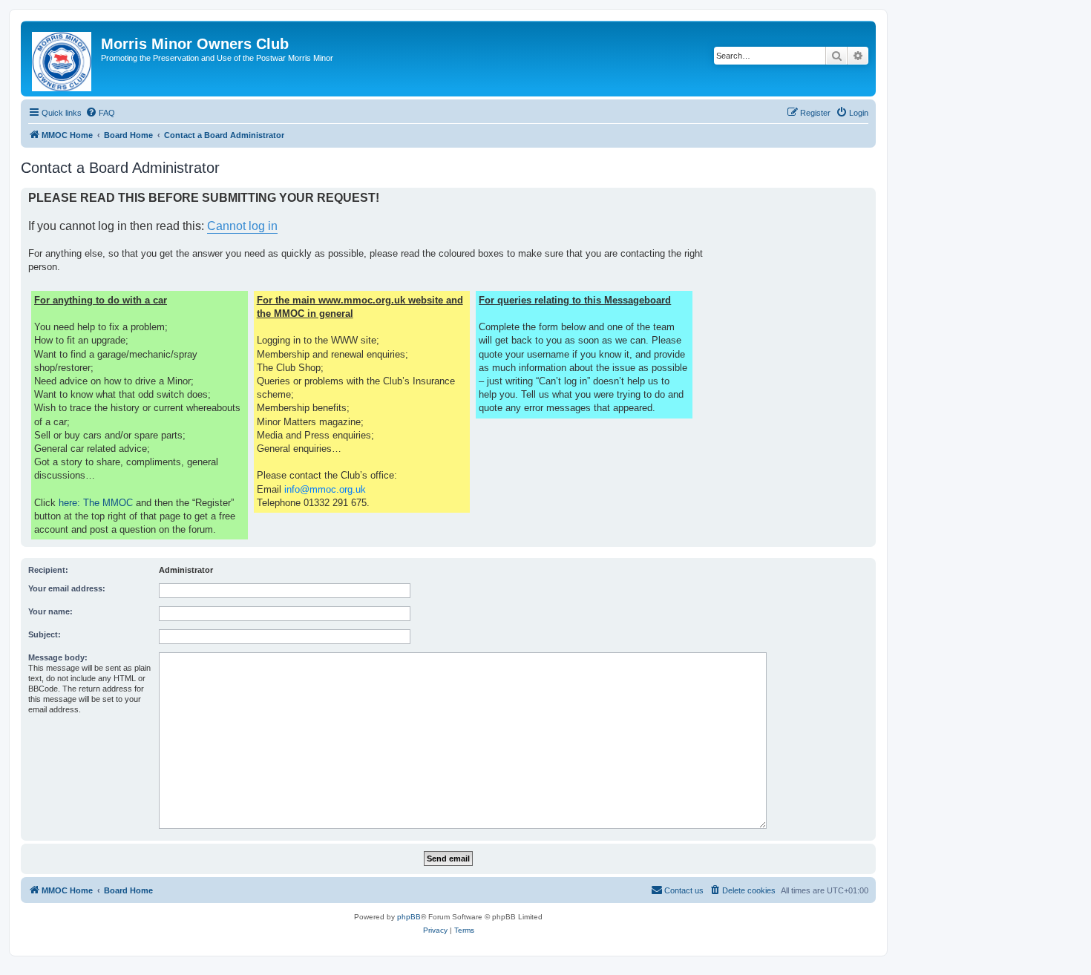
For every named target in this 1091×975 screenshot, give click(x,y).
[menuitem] (100, 113)
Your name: (50, 611)
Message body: (58, 657)
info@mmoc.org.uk (325, 489)
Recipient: (48, 569)
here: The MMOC (96, 502)
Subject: (44, 634)
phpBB (409, 917)
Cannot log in (242, 226)
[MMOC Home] (62, 58)
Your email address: (66, 588)
